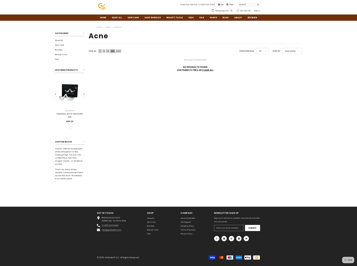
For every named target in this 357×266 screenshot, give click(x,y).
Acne (108, 27)
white (70, 127)
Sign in (257, 10)
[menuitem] (69, 40)
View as (92, 51)
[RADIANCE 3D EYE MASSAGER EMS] (69, 92)
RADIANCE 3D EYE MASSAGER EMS (70, 115)
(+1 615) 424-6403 (206, 4)
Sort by (276, 51)
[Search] (249, 5)
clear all (208, 70)
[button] (55, 94)
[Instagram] (224, 238)
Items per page (246, 51)
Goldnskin (69, 110)
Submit (252, 228)
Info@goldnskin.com (111, 230)
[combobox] (247, 5)
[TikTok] (239, 238)
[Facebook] (216, 238)
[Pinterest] (231, 238)
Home (100, 27)
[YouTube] (246, 238)
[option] (69, 104)
